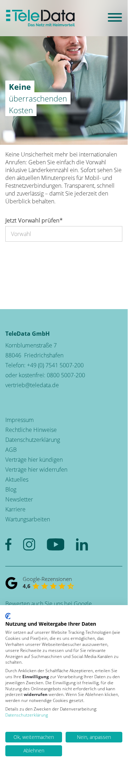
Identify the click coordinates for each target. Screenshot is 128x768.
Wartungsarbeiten (27, 519)
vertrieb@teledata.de (32, 385)
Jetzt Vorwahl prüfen (34, 220)
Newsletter (19, 499)
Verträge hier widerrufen (36, 469)
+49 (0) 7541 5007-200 (55, 365)
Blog (10, 489)
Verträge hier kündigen (34, 459)
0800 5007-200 (66, 375)
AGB (11, 450)
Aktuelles (16, 479)
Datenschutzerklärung (32, 440)
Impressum (19, 420)
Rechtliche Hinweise (31, 430)
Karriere (15, 509)
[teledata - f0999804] (40, 18)
